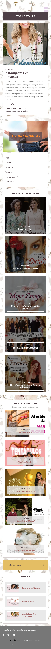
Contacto (9, 182)
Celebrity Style (10, 108)
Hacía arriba (10, 644)
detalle (14, 110)
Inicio (8, 158)
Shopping (26, 108)
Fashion (20, 108)
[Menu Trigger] (46, 9)
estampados (22, 110)
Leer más (9, 104)
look (29, 110)
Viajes (8, 172)
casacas (8, 110)
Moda (8, 163)
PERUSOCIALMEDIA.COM (31, 640)
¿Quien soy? (11, 177)
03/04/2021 (10, 69)
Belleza (9, 167)
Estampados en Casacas (17, 75)
